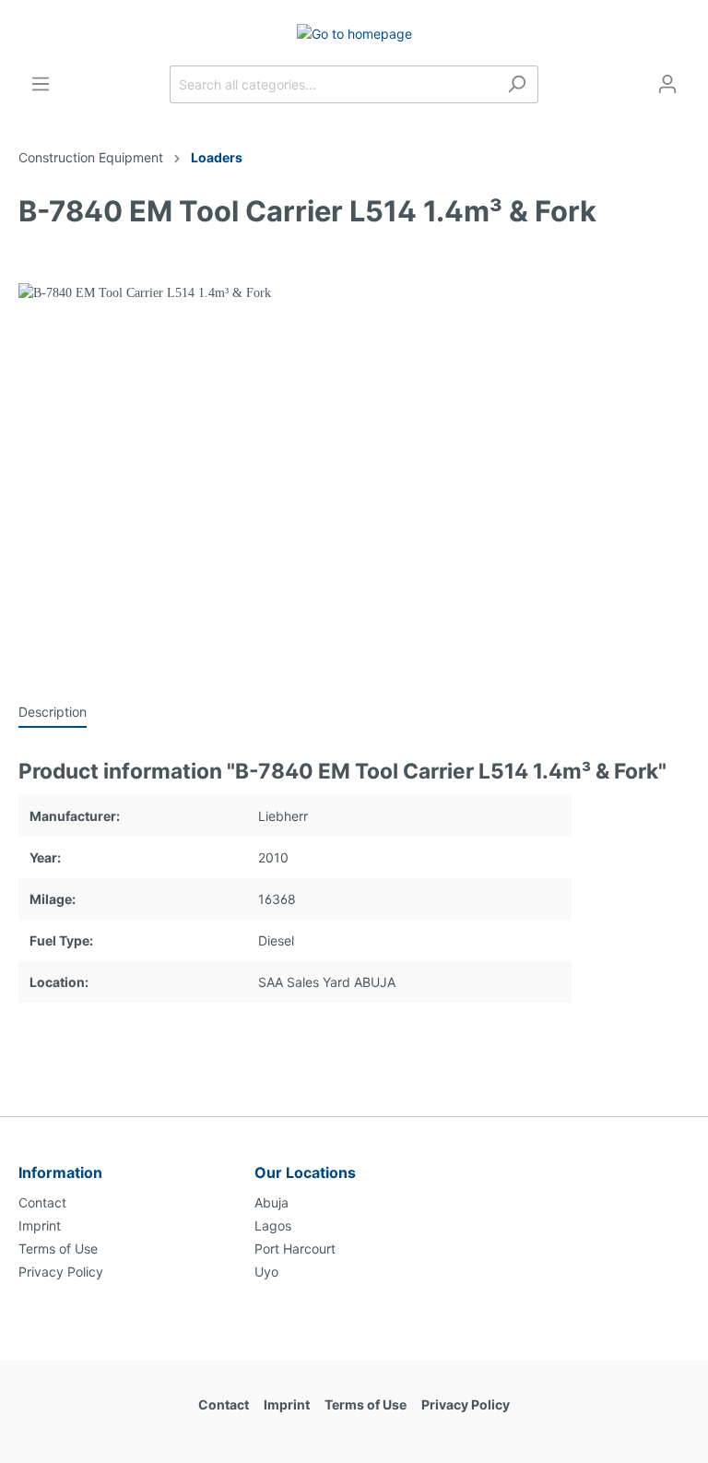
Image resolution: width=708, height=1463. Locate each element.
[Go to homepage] (354, 32)
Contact (42, 1202)
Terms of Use (58, 1248)
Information (60, 1172)
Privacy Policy (60, 1271)
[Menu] (40, 83)
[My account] (667, 83)
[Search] (516, 84)
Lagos (272, 1225)
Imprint (39, 1225)
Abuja (271, 1202)
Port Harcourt (295, 1248)
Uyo (266, 1271)
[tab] (52, 711)
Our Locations (305, 1172)
